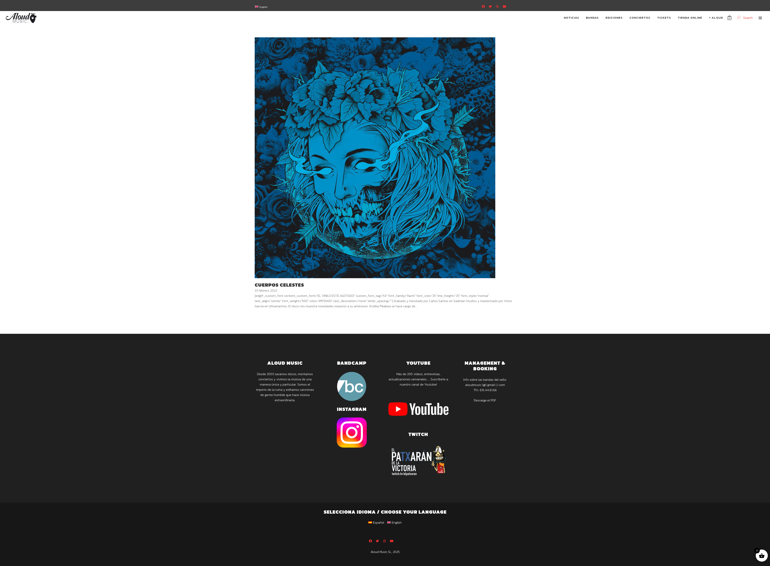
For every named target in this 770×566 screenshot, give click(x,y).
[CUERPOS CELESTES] (375, 157)
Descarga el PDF (485, 400)
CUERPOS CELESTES (279, 284)
